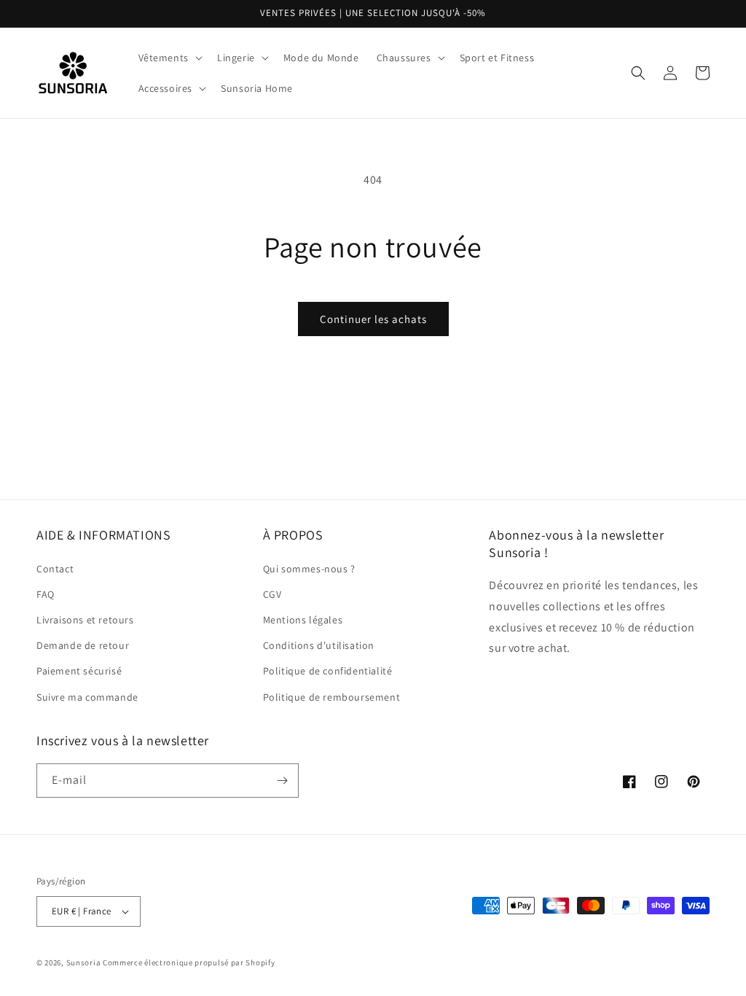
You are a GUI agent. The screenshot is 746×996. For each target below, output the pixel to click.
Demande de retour (82, 645)
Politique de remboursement (332, 697)
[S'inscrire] (282, 780)
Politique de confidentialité (328, 670)
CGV (272, 594)
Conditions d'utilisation (318, 645)
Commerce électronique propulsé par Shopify (189, 962)
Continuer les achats (373, 319)
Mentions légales (303, 619)
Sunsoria (83, 962)
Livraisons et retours (85, 619)
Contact (55, 568)
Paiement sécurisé (79, 670)
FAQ (45, 594)
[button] (169, 57)
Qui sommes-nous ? (309, 568)
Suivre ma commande (87, 697)
